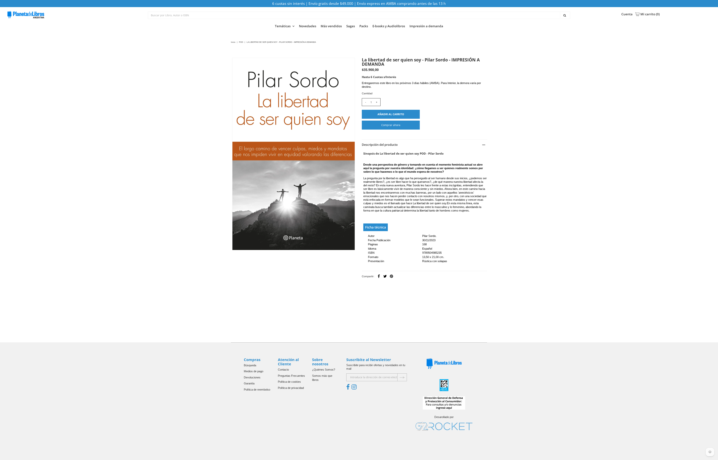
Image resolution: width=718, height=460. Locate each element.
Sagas (350, 26)
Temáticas (283, 26)
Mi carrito (650, 14)
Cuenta (627, 14)
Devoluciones (252, 377)
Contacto (283, 369)
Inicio (233, 42)
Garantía (249, 383)
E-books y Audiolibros (388, 26)
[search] (359, 15)
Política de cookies (289, 381)
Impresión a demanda (426, 26)
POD (241, 42)
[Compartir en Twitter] (385, 276)
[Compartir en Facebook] (379, 276)
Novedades (307, 26)
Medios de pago (253, 371)
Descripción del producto (380, 145)
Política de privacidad (291, 387)
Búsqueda (250, 365)
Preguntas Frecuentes (291, 375)
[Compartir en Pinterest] (391, 276)
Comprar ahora (390, 125)
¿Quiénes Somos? (323, 369)
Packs (363, 26)
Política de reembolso (257, 389)
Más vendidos (331, 26)
